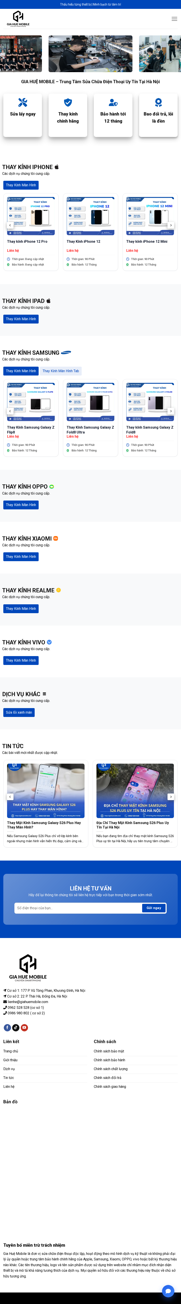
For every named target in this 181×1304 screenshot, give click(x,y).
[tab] (21, 185)
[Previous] (10, 225)
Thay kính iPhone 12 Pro (27, 241)
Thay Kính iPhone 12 (83, 241)
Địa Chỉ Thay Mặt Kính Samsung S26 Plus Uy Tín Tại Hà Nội (132, 825)
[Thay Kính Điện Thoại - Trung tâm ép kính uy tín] (18, 19)
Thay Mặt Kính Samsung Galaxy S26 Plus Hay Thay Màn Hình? (44, 825)
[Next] (171, 225)
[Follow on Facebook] (7, 1028)
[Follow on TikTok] (15, 1028)
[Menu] (174, 19)
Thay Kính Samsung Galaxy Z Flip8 (31, 429)
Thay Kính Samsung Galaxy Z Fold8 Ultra (90, 429)
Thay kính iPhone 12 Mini (146, 241)
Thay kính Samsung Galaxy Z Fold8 (149, 429)
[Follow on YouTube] (24, 1028)
